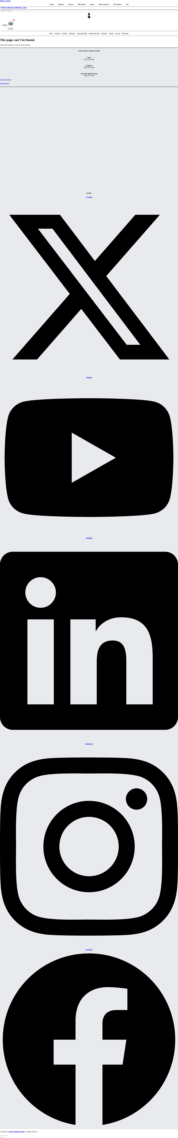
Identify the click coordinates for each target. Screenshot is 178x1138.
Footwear (72, 33)
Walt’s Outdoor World (16, 1132)
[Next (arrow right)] (3, 1137)
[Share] (5, 1135)
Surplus (111, 33)
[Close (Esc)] (7, 1135)
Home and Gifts (82, 33)
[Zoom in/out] (1, 1135)
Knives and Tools (94, 33)
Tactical (117, 33)
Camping (57, 33)
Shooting (104, 33)
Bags (51, 33)
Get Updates (117, 4)
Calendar (61, 4)
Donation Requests (4, 83)
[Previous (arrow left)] (1, 1137)
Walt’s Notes (82, 4)
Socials (92, 4)
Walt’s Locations (104, 4)
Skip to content (5, 1)
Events (51, 4)
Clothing (64, 33)
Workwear (125, 33)
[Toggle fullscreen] (3, 1135)
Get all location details (5, 79)
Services (71, 4)
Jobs (127, 4)
